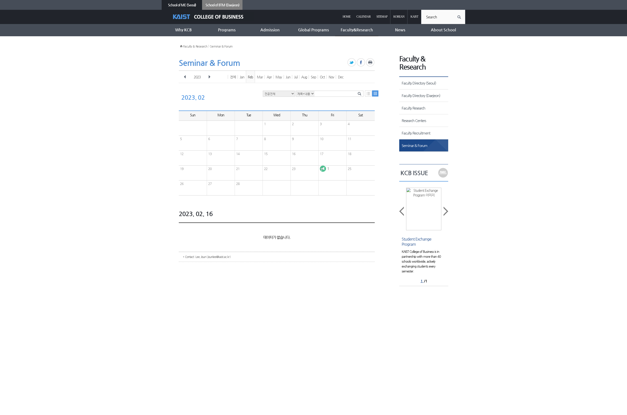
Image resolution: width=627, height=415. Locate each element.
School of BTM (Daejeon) (222, 5)
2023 (197, 77)
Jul (295, 77)
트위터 (352, 62)
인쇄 (370, 62)
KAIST (414, 16)
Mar (260, 77)
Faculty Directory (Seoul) (419, 83)
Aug (304, 77)
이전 (185, 77)
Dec (340, 77)
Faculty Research (413, 108)
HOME (346, 16)
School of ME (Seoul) (182, 5)
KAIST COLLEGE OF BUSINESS (212, 17)
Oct (322, 77)
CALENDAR (363, 16)
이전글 (402, 211)
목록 (368, 93)
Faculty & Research (195, 46)
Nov (331, 77)
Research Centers (414, 120)
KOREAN (398, 16)
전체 (233, 77)
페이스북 (361, 62)
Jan (242, 77)
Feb (250, 77)
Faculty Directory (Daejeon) (421, 95)
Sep (313, 77)
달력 (375, 93)
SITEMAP (381, 16)
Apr (269, 77)
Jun (288, 77)
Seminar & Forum (221, 46)
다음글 (445, 211)
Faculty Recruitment (416, 133)
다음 (209, 77)
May (279, 77)
